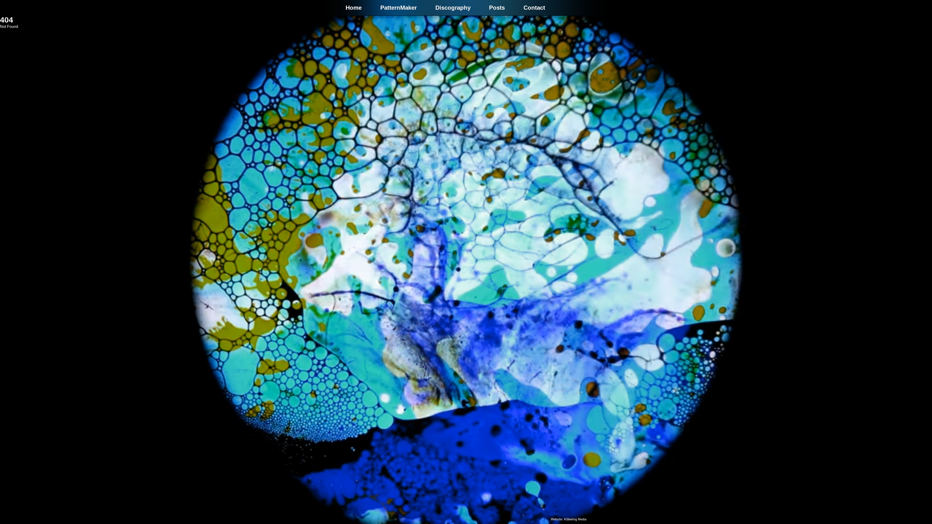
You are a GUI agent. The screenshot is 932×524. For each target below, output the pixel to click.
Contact (534, 7)
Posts (497, 7)
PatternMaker (398, 7)
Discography (453, 7)
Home (354, 7)
